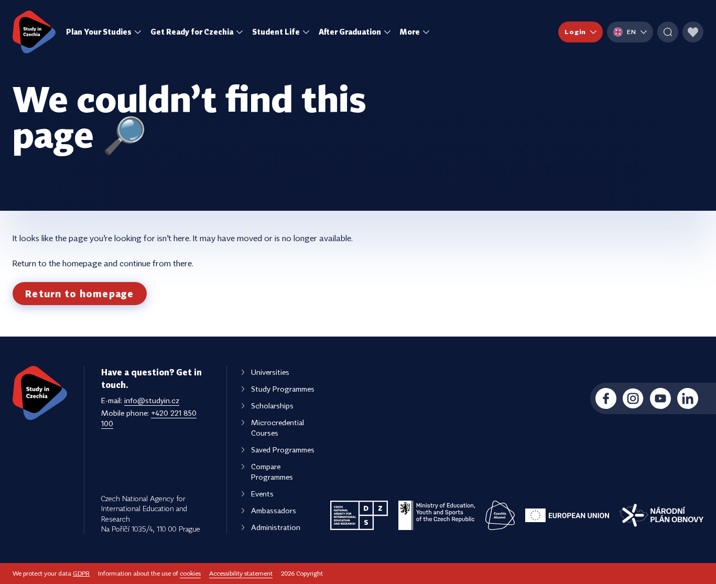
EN (631, 32)
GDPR (81, 573)
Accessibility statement (241, 573)
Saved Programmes (282, 449)
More (410, 31)
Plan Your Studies (99, 31)
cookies (190, 573)
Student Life (276, 31)
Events (262, 493)
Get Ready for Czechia (191, 31)
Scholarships (272, 405)
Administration (275, 527)
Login (575, 32)
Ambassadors (273, 510)
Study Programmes (282, 388)
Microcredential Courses (277, 427)
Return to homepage (79, 293)
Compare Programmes (272, 471)
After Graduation (350, 31)
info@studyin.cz (151, 400)
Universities (270, 371)
